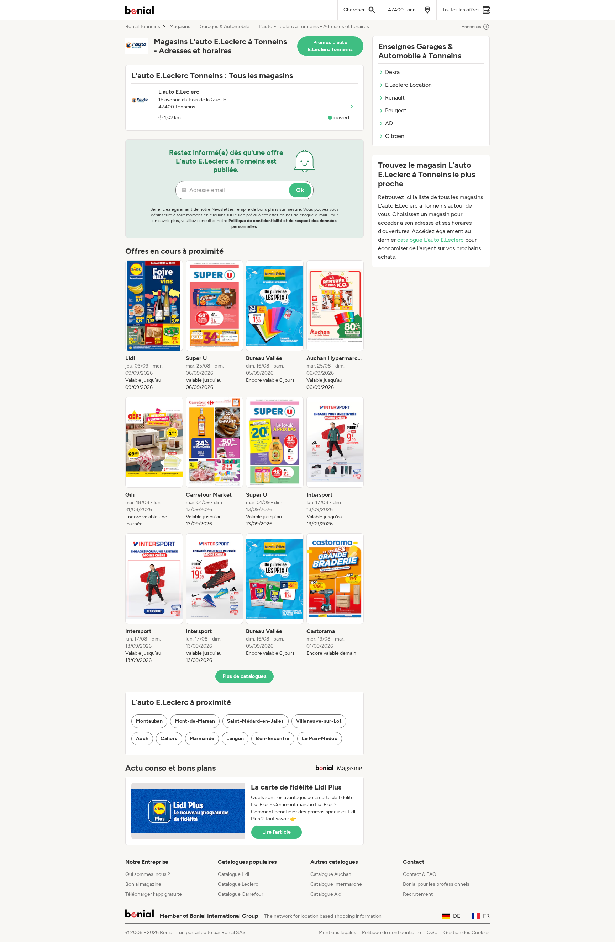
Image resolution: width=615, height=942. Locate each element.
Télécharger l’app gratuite (153, 894)
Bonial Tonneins (142, 26)
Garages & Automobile (224, 26)
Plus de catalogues (244, 676)
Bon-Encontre (272, 738)
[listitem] (154, 325)
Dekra (392, 72)
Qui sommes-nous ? (147, 874)
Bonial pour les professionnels (436, 884)
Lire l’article (276, 832)
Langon (235, 738)
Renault (395, 97)
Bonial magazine (143, 884)
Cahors (169, 738)
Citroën (394, 136)
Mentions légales (337, 933)
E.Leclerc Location (408, 84)
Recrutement (418, 894)
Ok (300, 190)
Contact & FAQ (419, 874)
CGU (432, 933)
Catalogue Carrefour (240, 894)
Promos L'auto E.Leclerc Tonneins (330, 46)
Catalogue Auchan (330, 874)
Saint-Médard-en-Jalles (255, 721)
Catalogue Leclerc (238, 884)
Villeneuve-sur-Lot (319, 721)
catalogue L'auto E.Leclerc (430, 239)
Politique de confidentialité (391, 933)
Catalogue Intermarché (336, 884)
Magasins (179, 26)
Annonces (471, 26)
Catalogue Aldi (326, 894)
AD (389, 123)
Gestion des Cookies (466, 933)
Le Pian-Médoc (320, 738)
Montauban (149, 721)
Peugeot (395, 110)
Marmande (202, 738)
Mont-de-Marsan (195, 721)
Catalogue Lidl (233, 874)
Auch (142, 738)
